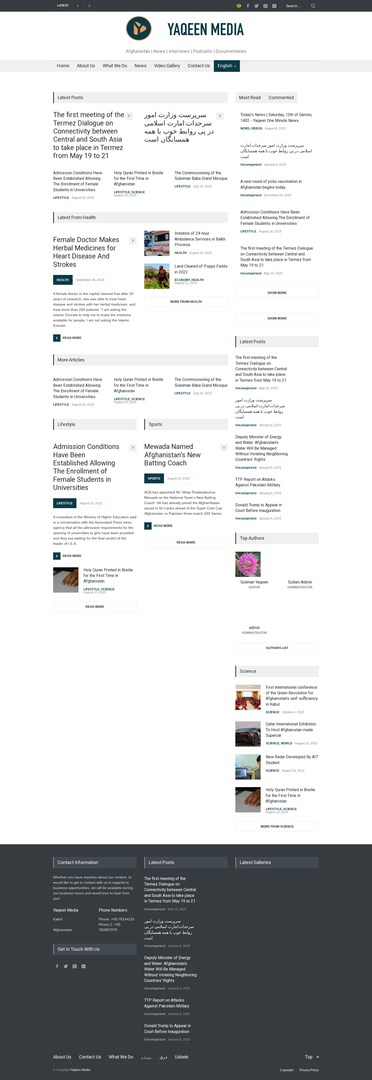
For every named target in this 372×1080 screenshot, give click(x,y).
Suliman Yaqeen (254, 582)
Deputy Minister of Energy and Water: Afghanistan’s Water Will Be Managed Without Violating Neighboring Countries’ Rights (261, 448)
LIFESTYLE (61, 198)
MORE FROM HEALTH (186, 302)
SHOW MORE (277, 293)
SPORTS (154, 478)
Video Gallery (167, 65)
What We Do (115, 65)
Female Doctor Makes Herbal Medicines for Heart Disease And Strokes (86, 252)
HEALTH (63, 280)
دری (163, 1057)
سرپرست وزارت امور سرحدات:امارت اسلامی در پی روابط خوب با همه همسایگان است (179, 127)
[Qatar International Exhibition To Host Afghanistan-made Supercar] (248, 734)
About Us (86, 65)
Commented (281, 97)
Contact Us (199, 65)
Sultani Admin (300, 582)
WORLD (286, 743)
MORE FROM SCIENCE (277, 826)
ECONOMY (182, 280)
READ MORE (95, 607)
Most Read (250, 97)
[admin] (254, 609)
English (225, 65)
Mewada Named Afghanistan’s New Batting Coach (172, 455)
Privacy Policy (309, 1070)
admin (254, 627)
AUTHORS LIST (277, 648)
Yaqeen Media (80, 1070)
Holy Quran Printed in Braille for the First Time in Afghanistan (138, 178)
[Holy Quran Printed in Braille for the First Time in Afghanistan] (65, 580)
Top (309, 1057)
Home (63, 65)
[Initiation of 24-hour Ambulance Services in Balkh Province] (157, 243)
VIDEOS (256, 128)
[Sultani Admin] (300, 564)
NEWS (245, 128)
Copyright (286, 1070)
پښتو (146, 1057)
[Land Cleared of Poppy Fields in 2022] (157, 276)
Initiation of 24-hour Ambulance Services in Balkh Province (200, 239)
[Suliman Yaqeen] (254, 564)
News (141, 65)
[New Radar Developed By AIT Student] (248, 767)
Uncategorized (250, 164)
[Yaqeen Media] (186, 36)
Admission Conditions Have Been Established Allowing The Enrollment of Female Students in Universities (86, 467)
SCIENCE (138, 192)
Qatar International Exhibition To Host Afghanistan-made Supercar (291, 730)
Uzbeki (182, 1057)
